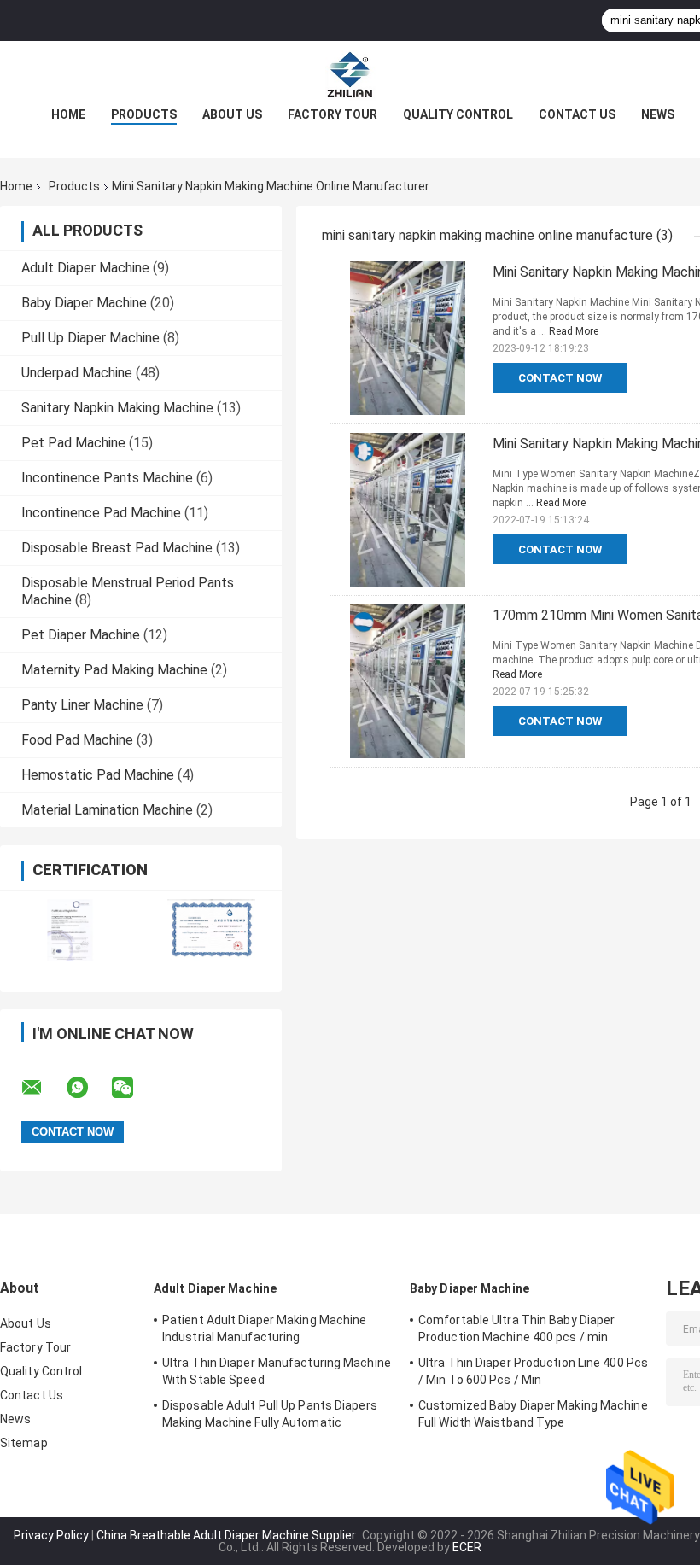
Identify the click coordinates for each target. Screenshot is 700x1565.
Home (68, 114)
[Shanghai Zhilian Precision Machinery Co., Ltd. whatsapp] (88, 1088)
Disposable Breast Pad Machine (117, 548)
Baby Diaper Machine (84, 303)
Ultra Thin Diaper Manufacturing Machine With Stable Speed (276, 1371)
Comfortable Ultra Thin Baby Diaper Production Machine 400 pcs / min (516, 1328)
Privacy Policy (51, 1535)
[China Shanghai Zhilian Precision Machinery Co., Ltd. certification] (70, 930)
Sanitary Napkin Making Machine (117, 408)
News (657, 114)
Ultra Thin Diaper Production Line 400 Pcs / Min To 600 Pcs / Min (533, 1371)
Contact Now (560, 377)
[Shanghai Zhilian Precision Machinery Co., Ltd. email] (42, 1088)
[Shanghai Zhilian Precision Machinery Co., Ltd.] (350, 75)
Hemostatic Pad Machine (97, 775)
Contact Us (577, 114)
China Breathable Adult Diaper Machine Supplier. (228, 1535)
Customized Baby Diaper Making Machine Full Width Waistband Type (533, 1414)
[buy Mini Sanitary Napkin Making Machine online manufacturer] (407, 338)
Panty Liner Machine (82, 705)
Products (144, 114)
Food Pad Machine (77, 740)
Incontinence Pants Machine (107, 478)
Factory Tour (332, 114)
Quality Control (458, 114)
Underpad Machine (76, 373)
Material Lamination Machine (107, 810)
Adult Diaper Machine (85, 268)
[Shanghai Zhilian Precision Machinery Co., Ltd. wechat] (133, 1088)
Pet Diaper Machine (80, 635)
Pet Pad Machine (73, 443)
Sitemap (24, 1443)
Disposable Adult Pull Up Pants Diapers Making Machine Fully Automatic (269, 1414)
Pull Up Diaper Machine (90, 338)
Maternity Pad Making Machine (114, 670)
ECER (466, 1547)
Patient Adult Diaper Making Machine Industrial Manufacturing (264, 1328)
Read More (573, 331)
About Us (232, 114)
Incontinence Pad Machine (101, 513)
